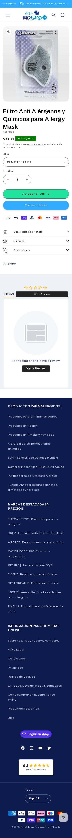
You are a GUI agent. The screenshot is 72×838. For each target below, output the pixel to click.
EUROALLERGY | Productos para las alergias (33, 522)
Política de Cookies (21, 676)
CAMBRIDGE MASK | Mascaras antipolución (29, 554)
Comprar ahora (36, 205)
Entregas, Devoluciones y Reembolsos (35, 685)
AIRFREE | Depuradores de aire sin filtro (35, 542)
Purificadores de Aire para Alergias (33, 476)
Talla (6, 154)
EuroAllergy (27, 827)
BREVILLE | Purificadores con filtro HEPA (35, 533)
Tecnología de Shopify (47, 827)
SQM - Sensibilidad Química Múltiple (33, 457)
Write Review (42, 294)
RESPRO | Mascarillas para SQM (30, 565)
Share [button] (12, 263)
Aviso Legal (16, 649)
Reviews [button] (9, 294)
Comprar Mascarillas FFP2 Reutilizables (36, 467)
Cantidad (8, 171)
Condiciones (17, 658)
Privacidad (15, 667)
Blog (11, 718)
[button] (8, 14)
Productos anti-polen (23, 425)
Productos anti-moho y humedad (31, 434)
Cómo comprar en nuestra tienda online (31, 697)
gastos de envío (35, 144)
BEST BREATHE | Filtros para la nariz (33, 583)
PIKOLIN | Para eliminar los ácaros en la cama (35, 609)
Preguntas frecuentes (23, 708)
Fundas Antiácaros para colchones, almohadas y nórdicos (33, 487)
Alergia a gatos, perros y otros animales (29, 446)
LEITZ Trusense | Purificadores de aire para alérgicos (34, 595)
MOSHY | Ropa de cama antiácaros (32, 574)
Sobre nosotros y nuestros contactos (33, 640)
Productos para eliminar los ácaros (32, 416)
